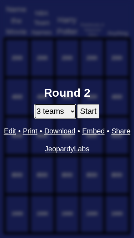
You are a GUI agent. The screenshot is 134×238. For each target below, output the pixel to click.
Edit (10, 131)
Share (120, 131)
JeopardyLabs (67, 149)
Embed (93, 131)
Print (30, 131)
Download (59, 131)
